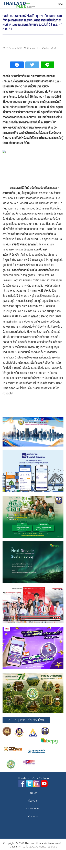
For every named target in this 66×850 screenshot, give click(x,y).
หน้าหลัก (33, 793)
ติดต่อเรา (33, 816)
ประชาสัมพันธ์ (51, 48)
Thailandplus (33, 48)
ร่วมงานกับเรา (33, 808)
